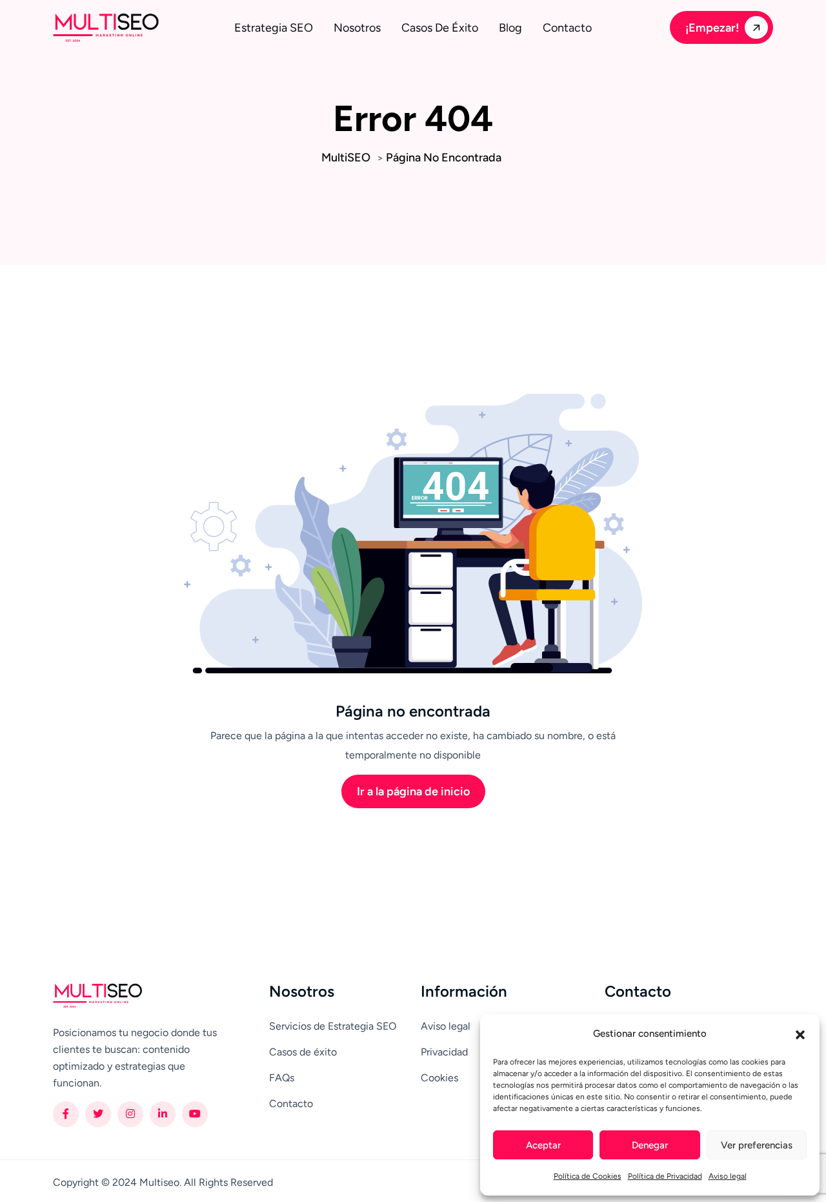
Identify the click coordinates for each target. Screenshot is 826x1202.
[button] (800, 1033)
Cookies (439, 1078)
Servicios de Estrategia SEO (332, 1026)
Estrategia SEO (273, 28)
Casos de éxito (439, 28)
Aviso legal (728, 1176)
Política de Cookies (587, 1176)
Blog (510, 28)
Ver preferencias (756, 1145)
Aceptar (543, 1145)
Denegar (650, 1145)
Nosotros (357, 28)
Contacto (567, 28)
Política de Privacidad (665, 1176)
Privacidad (444, 1052)
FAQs (281, 1078)
